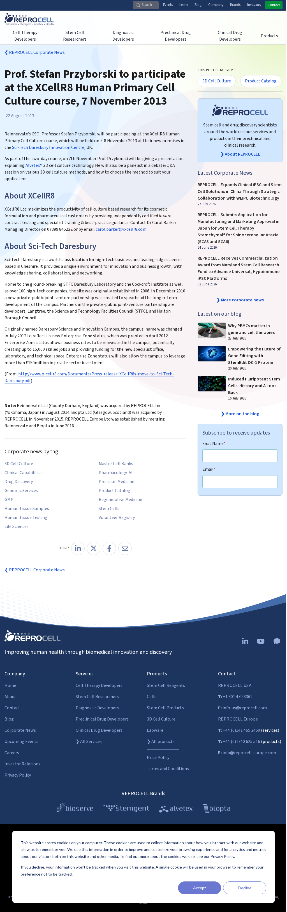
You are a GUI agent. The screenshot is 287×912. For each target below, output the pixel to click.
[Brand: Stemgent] (126, 809)
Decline (244, 887)
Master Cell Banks (116, 464)
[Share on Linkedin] (78, 548)
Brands (235, 4)
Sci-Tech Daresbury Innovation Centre (48, 147)
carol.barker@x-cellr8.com (121, 229)
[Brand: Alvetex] (176, 809)
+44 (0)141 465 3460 (239, 730)
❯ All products (161, 741)
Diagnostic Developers (97, 708)
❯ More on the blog (240, 414)
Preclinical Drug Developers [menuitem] (175, 35)
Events (168, 4)
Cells (151, 697)
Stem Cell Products (165, 708)
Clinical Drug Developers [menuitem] (230, 35)
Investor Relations (22, 764)
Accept (199, 887)
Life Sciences (16, 526)
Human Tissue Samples (26, 508)
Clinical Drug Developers (99, 730)
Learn (183, 4)
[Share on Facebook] (109, 548)
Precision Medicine (116, 482)
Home (10, 685)
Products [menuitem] (269, 36)
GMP (8, 500)
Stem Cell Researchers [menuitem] (75, 35)
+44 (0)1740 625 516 (239, 741)
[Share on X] (93, 548)
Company (215, 4)
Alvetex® (34, 165)
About (10, 697)
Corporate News (20, 730)
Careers (11, 753)
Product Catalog (114, 491)
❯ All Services (89, 741)
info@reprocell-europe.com (247, 753)
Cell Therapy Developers (99, 685)
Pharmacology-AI (116, 473)
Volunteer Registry (117, 517)
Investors (254, 4)
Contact (274, 5)
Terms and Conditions (168, 769)
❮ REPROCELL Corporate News (34, 52)
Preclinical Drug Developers (102, 719)
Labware (155, 730)
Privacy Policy (17, 775)
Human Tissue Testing (25, 517)
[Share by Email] (125, 548)
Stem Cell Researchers (97, 697)
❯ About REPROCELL (240, 154)
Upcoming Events (21, 741)
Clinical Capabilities (23, 473)
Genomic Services (21, 491)
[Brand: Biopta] (216, 809)
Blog (198, 4)
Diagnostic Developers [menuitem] (123, 35)
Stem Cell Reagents (166, 685)
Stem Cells (109, 508)
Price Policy (158, 757)
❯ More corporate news (240, 300)
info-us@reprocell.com (242, 708)
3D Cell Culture (18, 464)
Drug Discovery (18, 482)
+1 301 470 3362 (235, 697)
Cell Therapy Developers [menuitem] (25, 35)
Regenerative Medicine (120, 500)
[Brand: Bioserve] (75, 809)
